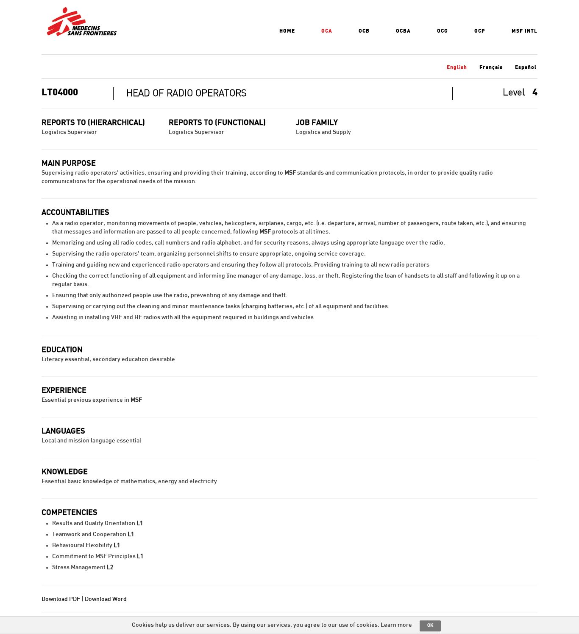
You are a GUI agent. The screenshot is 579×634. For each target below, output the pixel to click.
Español (526, 67)
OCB (364, 30)
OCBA (403, 30)
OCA (326, 30)
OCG (442, 30)
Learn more (396, 625)
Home (287, 30)
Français (491, 67)
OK (430, 625)
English (457, 67)
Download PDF (61, 599)
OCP (479, 30)
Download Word (106, 599)
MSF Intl (524, 30)
